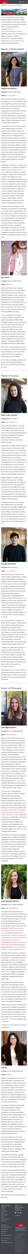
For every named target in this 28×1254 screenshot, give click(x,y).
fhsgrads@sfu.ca (6, 38)
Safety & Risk (4, 1225)
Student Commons (5, 1219)
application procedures (15, 31)
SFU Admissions (4, 1229)
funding (13, 34)
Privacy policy (4, 1240)
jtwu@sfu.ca (8, 1074)
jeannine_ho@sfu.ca (11, 95)
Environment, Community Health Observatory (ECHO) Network (12, 930)
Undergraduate (4, 1210)
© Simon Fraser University (6, 1242)
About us (3, 1217)
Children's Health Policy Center (12, 810)
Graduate (3, 1208)
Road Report (3, 1231)
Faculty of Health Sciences (11, 5)
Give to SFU (3, 1233)
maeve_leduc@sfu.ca (11, 422)
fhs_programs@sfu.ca (15, 41)
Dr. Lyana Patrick (20, 780)
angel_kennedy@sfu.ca (11, 908)
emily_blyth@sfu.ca (10, 734)
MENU (22, 2)
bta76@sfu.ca (9, 284)
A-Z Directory (17, 1215)
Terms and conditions (5, 1238)
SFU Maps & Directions (6, 1227)
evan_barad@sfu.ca (11, 571)
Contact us (3, 1221)
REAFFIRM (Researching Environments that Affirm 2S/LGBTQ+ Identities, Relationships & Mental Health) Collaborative (14, 938)
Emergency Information (6, 1235)
